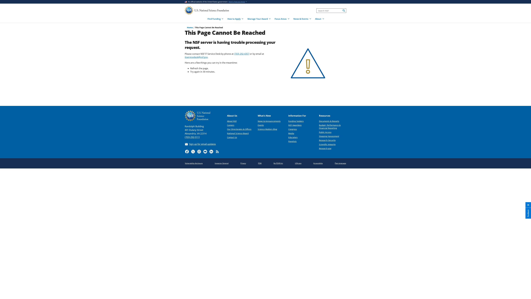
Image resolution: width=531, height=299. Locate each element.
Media (291, 133)
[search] (344, 10)
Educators (293, 137)
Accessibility (318, 163)
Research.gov (325, 148)
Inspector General (222, 163)
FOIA (260, 163)
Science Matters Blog (267, 129)
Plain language (340, 163)
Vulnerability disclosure (194, 163)
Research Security (327, 140)
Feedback (528, 213)
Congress (292, 129)
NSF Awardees (295, 125)
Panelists (292, 141)
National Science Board (238, 133)
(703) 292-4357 (241, 53)
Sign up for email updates (202, 144)
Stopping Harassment (329, 136)
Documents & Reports (329, 121)
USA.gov (298, 163)
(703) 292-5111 (192, 137)
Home (190, 27)
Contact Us (232, 137)
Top (525, 93)
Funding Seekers (296, 121)
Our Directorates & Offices (239, 129)
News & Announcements (269, 121)
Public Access (325, 132)
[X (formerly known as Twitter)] (193, 151)
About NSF (232, 121)
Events (261, 125)
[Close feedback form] (528, 205)
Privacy (243, 163)
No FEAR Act (278, 163)
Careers (230, 125)
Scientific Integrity (327, 144)
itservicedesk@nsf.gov (196, 57)
